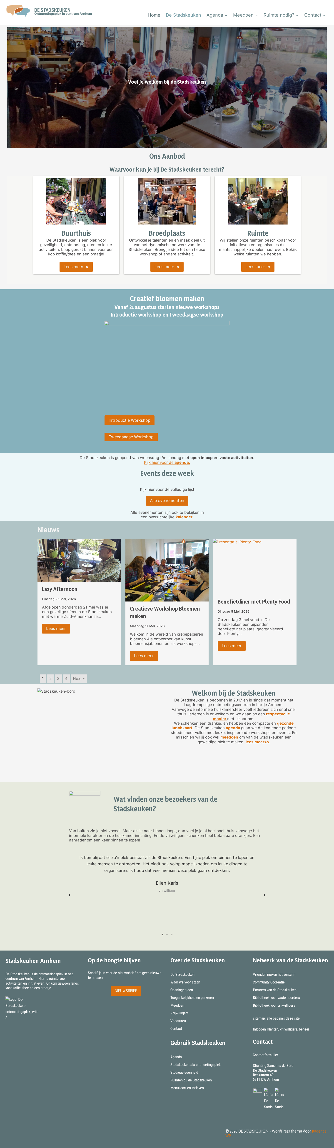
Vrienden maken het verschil (274, 974)
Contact (176, 1028)
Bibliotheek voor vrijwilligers (274, 1005)
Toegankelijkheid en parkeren (192, 997)
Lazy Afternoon (59, 589)
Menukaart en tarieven (187, 1088)
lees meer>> (258, 742)
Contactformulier (265, 1055)
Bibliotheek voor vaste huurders (276, 997)
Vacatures (178, 1020)
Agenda (176, 1057)
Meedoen (177, 1005)
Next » (79, 678)
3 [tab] (171, 934)
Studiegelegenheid (184, 1072)
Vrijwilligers (179, 1013)
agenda (233, 728)
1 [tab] (162, 934)
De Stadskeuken (183, 15)
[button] (76, 267)
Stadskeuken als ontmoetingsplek (195, 1064)
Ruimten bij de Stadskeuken (191, 1080)
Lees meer (56, 628)
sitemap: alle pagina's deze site (276, 1018)
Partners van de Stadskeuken (275, 990)
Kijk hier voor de (167, 462)
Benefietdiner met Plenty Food (254, 601)
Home (154, 15)
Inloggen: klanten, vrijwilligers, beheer (281, 1029)
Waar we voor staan (185, 982)
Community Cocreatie (269, 982)
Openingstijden (181, 990)
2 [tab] (167, 934)
